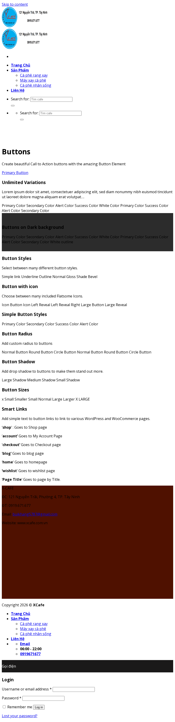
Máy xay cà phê (33, 80)
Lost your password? (19, 715)
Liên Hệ (17, 90)
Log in (39, 707)
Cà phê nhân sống (35, 85)
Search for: (20, 99)
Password (11, 698)
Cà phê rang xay (34, 75)
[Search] (13, 105)
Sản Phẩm (20, 70)
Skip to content (15, 4)
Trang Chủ (20, 65)
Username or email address (27, 689)
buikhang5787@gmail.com (35, 514)
